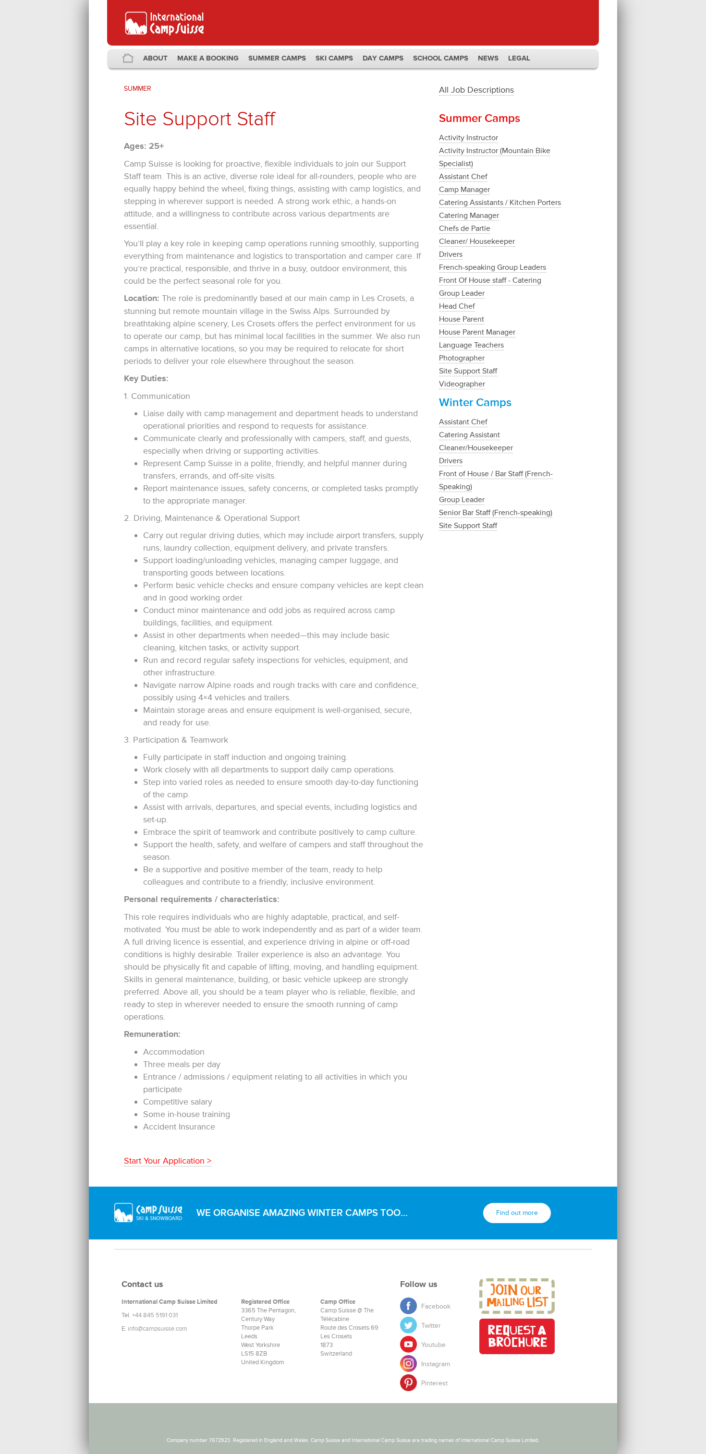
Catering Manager (469, 215)
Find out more (517, 1213)
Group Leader (462, 293)
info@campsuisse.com (157, 1329)
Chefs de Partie (464, 228)
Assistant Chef (463, 176)
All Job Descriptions (476, 89)
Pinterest (433, 1383)
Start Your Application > (167, 1160)
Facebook (434, 1306)
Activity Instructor (468, 138)
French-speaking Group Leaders (492, 267)
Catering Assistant (469, 435)
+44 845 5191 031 (155, 1315)
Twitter (430, 1326)
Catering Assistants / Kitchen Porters (500, 202)
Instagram (434, 1364)
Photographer (462, 358)
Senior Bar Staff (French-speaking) (495, 512)
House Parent (461, 319)
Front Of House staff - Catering (490, 280)
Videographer (462, 384)
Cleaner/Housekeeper (476, 448)
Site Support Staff (468, 371)
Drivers (451, 254)
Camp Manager (464, 189)
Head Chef (457, 306)
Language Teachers (471, 345)
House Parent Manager (477, 332)
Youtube (432, 1345)
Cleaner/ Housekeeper (477, 241)
